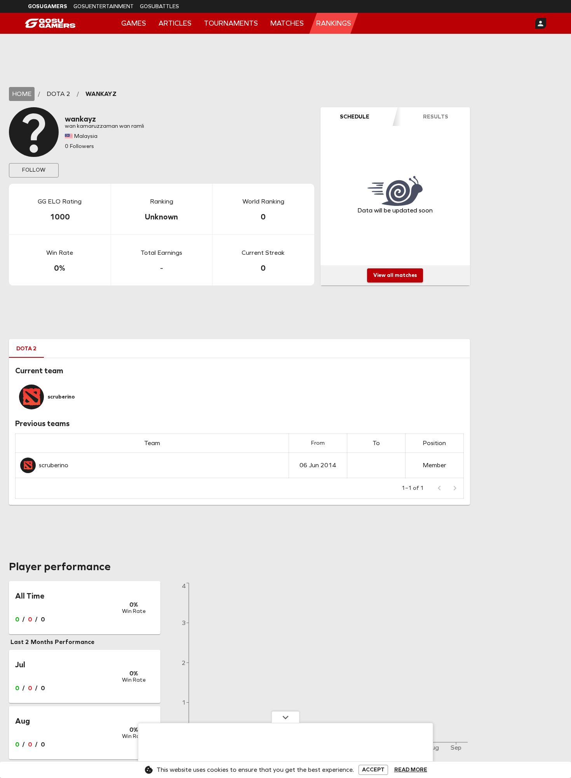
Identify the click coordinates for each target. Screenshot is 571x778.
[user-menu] (540, 23)
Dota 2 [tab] (26, 348)
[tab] (354, 116)
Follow (33, 170)
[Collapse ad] (285, 717)
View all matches (395, 275)
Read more (410, 770)
